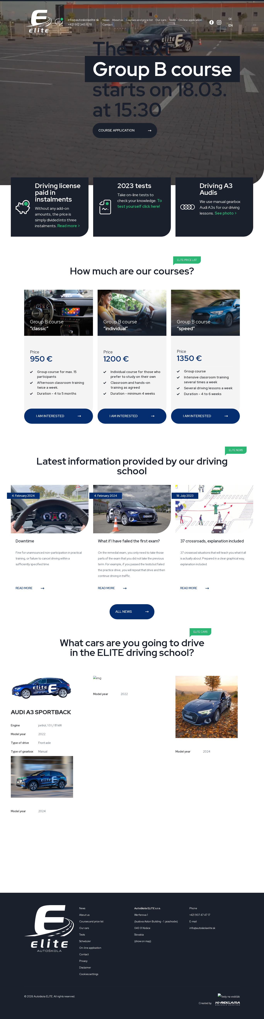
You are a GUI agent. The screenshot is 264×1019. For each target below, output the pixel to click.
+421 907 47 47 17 (199, 915)
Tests (172, 20)
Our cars (160, 20)
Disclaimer (85, 967)
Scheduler (85, 941)
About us (117, 20)
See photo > (226, 213)
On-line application (190, 20)
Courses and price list (139, 20)
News (105, 20)
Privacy (83, 961)
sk (230, 19)
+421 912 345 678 (80, 24)
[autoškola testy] (229, 996)
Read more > (68, 225)
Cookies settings (88, 974)
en (230, 25)
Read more (24, 588)
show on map (142, 941)
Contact (107, 24)
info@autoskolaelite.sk (83, 20)
